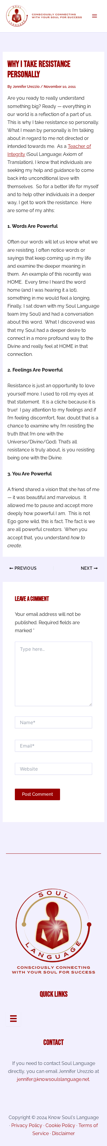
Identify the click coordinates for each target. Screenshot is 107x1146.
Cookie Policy (60, 1125)
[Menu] (13, 1018)
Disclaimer (63, 1133)
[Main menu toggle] (94, 16)
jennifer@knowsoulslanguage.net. (53, 1079)
